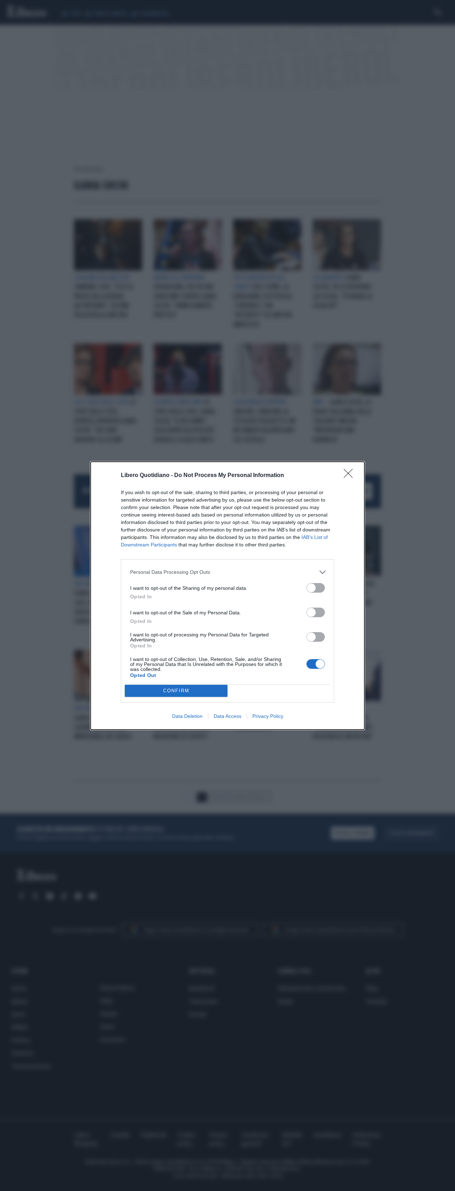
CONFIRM (176, 690)
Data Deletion (187, 716)
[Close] (350, 475)
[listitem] (227, 572)
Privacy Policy (267, 716)
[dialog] (227, 596)
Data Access (227, 716)
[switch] (315, 588)
